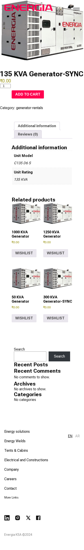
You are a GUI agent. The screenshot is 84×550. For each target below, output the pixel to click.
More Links (11, 497)
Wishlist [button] (24, 253)
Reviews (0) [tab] (28, 134)
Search (19, 349)
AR (77, 436)
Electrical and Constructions (26, 460)
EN (70, 436)
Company (11, 469)
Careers (10, 479)
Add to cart (27, 94)
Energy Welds (15, 441)
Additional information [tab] (37, 126)
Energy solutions (17, 431)
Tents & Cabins (16, 450)
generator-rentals (29, 108)
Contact (10, 488)
